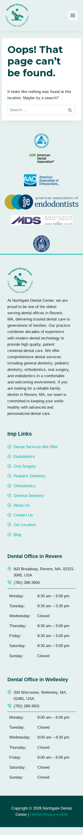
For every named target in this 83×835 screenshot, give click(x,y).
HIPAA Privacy (43, 814)
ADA (64, 814)
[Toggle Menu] (72, 15)
